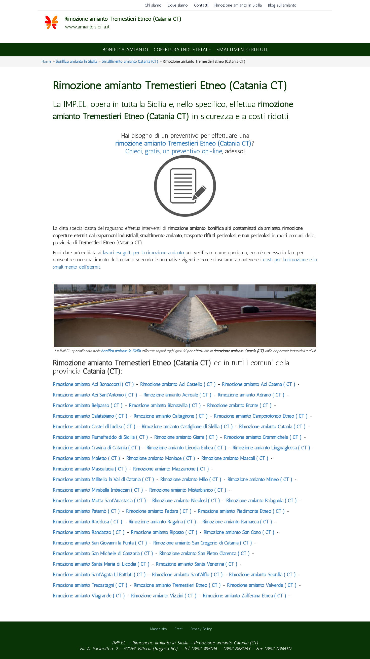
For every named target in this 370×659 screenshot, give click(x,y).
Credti (178, 629)
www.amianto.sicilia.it (87, 27)
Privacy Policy (201, 629)
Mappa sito (158, 629)
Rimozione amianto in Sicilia (238, 5)
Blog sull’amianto (282, 5)
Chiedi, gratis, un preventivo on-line (173, 151)
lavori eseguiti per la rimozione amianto (143, 252)
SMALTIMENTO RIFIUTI (242, 50)
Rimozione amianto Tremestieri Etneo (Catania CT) (122, 18)
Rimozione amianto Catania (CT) (226, 643)
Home (46, 61)
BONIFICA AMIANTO (125, 50)
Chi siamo (153, 5)
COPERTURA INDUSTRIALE (182, 50)
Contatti (201, 5)
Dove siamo (178, 5)
